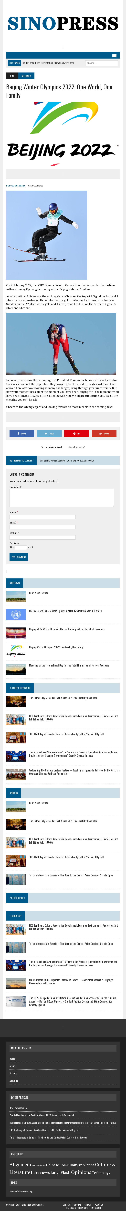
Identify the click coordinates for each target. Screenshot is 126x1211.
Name (13, 512)
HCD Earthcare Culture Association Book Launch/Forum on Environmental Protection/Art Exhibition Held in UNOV (73, 717)
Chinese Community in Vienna (70, 1164)
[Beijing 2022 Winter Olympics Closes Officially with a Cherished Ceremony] (16, 636)
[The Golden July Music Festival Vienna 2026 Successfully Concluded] (16, 705)
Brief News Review (38, 593)
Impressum (96, 1207)
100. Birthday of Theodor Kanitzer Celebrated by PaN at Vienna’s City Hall (66, 734)
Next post (75, 447)
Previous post (53, 447)
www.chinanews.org (21, 1191)
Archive (13, 1066)
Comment (15, 487)
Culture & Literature (20, 688)
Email (13, 522)
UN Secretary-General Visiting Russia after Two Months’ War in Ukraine (65, 611)
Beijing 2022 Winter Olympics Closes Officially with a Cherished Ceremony (67, 629)
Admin (22, 186)
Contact (67, 1204)
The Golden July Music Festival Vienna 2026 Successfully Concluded (63, 698)
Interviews (40, 1172)
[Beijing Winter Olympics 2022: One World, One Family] (16, 654)
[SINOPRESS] (63, 22)
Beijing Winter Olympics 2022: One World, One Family (56, 647)
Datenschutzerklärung (77, 1207)
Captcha (14, 543)
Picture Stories (17, 898)
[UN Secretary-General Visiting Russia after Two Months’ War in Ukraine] (16, 618)
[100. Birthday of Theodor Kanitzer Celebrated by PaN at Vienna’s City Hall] (16, 741)
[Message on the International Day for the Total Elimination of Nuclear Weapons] (16, 672)
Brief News (15, 583)
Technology (15, 915)
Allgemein (20, 1164)
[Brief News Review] (16, 600)
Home (12, 1058)
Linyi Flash (60, 1172)
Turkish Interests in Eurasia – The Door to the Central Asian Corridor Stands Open (71, 875)
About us (14, 1080)
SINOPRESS (39, 1204)
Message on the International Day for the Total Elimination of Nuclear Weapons (69, 665)
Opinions (14, 793)
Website (14, 533)
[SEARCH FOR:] (101, 63)
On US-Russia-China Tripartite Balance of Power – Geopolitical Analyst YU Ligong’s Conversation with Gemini (71, 981)
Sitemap (14, 1073)
